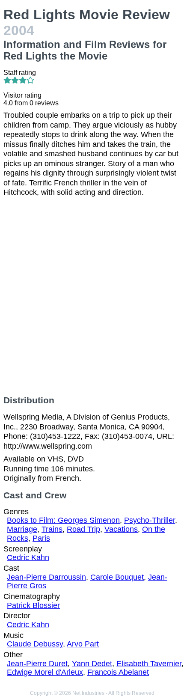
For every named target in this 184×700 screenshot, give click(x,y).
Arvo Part (83, 644)
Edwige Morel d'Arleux (45, 672)
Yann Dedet (92, 663)
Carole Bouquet (117, 577)
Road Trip (83, 529)
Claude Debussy (35, 644)
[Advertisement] (92, 296)
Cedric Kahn (28, 557)
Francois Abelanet (118, 672)
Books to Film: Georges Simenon (63, 520)
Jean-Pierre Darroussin (46, 577)
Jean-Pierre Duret (37, 663)
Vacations (121, 529)
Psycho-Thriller (149, 520)
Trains (52, 529)
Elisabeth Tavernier (148, 663)
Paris (41, 538)
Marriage (22, 529)
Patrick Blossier (33, 605)
